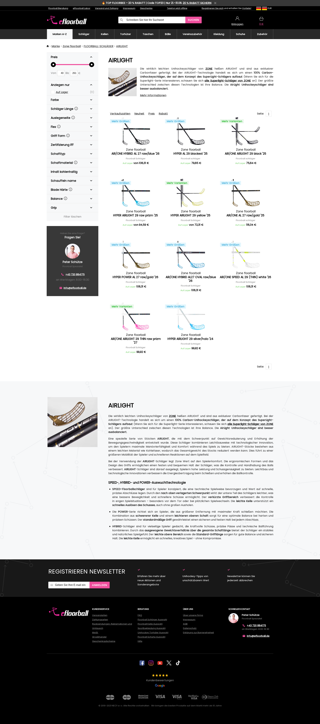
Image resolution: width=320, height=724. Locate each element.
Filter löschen (72, 217)
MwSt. (95, 632)
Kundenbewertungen (160, 680)
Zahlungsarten (100, 619)
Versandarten (99, 615)
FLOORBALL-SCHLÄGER (98, 46)
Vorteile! (246, 8)
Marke (56, 46)
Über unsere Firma (193, 615)
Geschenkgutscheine (103, 641)
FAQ (140, 615)
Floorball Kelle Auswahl (150, 623)
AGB (185, 623)
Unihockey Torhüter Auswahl (153, 632)
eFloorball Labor (81, 8)
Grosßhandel (99, 636)
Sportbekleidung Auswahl (152, 628)
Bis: (67, 73)
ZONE (209, 69)
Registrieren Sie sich (213, 8)
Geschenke (146, 8)
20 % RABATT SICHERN (197, 3)
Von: (54, 73)
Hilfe (140, 641)
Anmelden (99, 585)
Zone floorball (72, 46)
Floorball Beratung (58, 8)
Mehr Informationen (153, 95)
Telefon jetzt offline (177, 8)
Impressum (129, 8)
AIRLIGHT (122, 46)
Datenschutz (189, 628)
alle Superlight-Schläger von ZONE (227, 81)
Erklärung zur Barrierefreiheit (198, 632)
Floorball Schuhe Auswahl (151, 636)
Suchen (193, 19)
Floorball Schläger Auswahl (152, 619)
